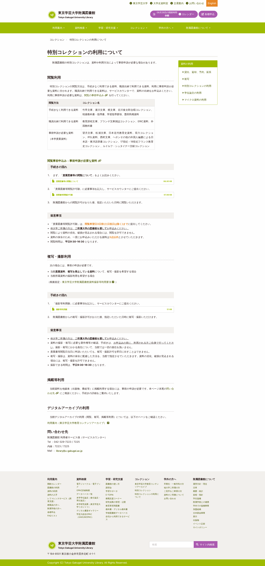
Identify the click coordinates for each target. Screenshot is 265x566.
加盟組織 (197, 509)
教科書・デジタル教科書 (117, 509)
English (212, 3)
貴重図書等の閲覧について (67, 181)
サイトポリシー (200, 527)
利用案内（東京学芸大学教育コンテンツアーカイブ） (76, 422)
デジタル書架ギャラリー (87, 510)
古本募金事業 (199, 513)
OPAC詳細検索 (83, 490)
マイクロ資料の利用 (195, 99)
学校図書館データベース (117, 513)
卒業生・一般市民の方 (174, 484)
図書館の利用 (53, 487)
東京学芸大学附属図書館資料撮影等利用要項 (86, 281)
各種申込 (209, 14)
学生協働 (197, 498)
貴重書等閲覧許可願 (64, 195)
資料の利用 (52, 491)
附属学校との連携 (201, 502)
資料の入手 (52, 495)
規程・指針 (198, 495)
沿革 (195, 487)
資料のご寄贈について (174, 495)
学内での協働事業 (201, 505)
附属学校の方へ (54, 508)
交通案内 (179, 3)
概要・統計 (198, 491)
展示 (195, 516)
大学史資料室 (160, 3)
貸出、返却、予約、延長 (197, 72)
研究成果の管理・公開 (116, 502)
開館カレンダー (54, 484)
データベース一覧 (84, 494)
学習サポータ (112, 491)
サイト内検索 (207, 544)
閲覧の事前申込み (94, 95)
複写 (186, 78)
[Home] (52, 15)
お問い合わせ (196, 3)
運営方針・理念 (200, 484)
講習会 (109, 487)
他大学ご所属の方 (172, 487)
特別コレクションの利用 (197, 85)
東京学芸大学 (140, 3)
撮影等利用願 (61, 309)
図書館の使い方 (113, 484)
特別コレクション (143, 490)
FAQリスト (52, 515)
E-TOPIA (109, 495)
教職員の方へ (53, 505)
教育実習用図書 (113, 505)
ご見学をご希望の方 (173, 491)
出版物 (196, 520)
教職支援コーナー (114, 498)
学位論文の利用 (193, 92)
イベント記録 (199, 523)
